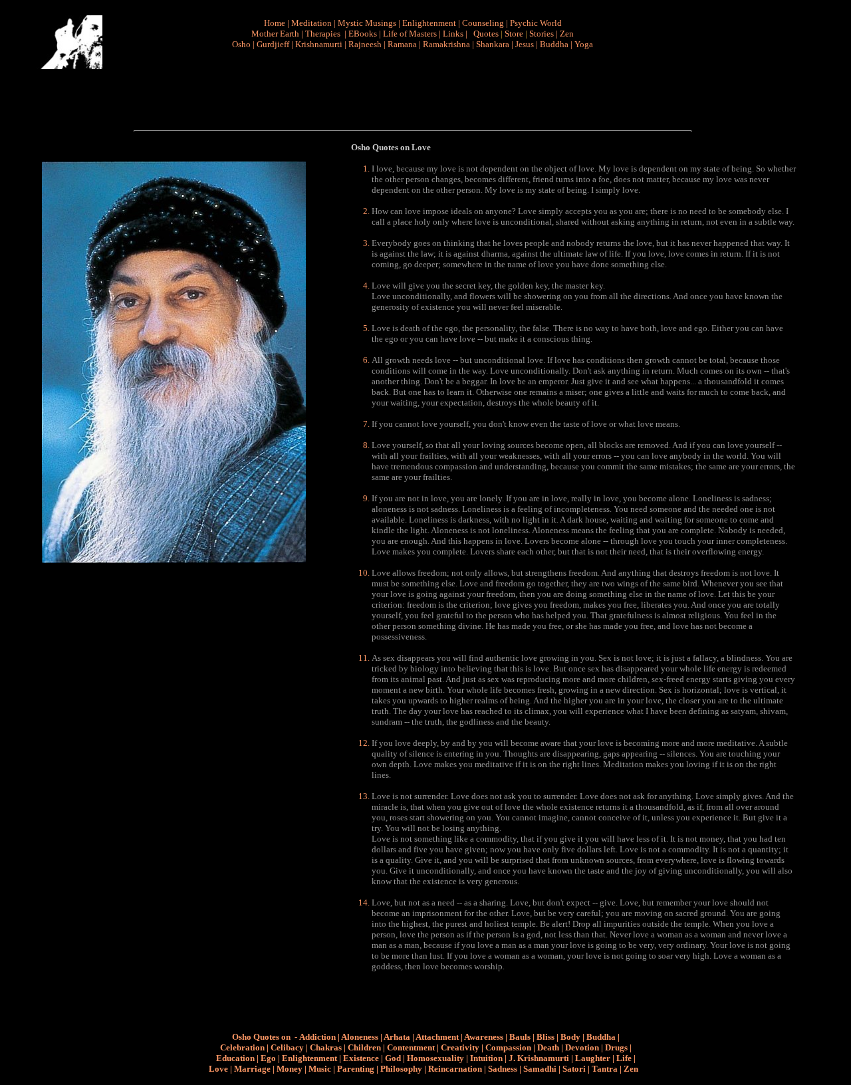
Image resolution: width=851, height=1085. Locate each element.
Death (548, 1047)
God (393, 1058)
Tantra (605, 1069)
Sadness (502, 1069)
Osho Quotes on (261, 1037)
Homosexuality (435, 1058)
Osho (241, 44)
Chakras (326, 1047)
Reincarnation (455, 1069)
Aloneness (359, 1037)
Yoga (583, 44)
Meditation (311, 23)
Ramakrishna (446, 44)
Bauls (520, 1037)
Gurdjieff (273, 44)
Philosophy (401, 1069)
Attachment (437, 1037)
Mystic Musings (367, 23)
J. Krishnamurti (539, 1058)
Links (453, 34)
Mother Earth (275, 34)
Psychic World (536, 23)
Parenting (355, 1069)
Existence (361, 1058)
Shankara (492, 44)
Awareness (483, 1037)
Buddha (554, 44)
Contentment (411, 1047)
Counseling (483, 23)
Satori (574, 1069)
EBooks (362, 34)
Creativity (460, 1047)
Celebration (242, 1047)
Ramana (402, 44)
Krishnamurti (318, 44)
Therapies (322, 34)
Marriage (252, 1069)
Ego (268, 1058)
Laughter (592, 1058)
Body (570, 1037)
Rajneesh (365, 44)
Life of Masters (410, 34)
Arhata (397, 1037)
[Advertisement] (418, 90)
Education (235, 1058)
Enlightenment (429, 23)
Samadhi (539, 1069)
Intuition (486, 1058)
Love (218, 1069)
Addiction (317, 1037)
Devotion (582, 1047)
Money (290, 1069)
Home (274, 23)
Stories (541, 34)
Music (319, 1069)
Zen (567, 34)
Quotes (486, 34)
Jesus (524, 44)
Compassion (508, 1047)
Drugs (616, 1047)
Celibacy (287, 1047)
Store (514, 34)
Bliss (545, 1037)
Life (624, 1058)
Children (364, 1047)
